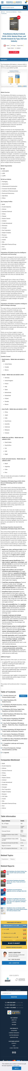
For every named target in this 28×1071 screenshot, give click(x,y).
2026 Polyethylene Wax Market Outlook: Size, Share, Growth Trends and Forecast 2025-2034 (17, 873)
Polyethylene (5, 859)
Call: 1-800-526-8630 (14, 959)
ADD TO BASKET (14, 943)
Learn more (16, 1065)
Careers (14, 1022)
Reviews (14, 1024)
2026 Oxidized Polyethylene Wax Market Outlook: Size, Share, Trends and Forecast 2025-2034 (16, 882)
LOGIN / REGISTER (14, 1048)
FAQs (14, 1045)
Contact (14, 1043)
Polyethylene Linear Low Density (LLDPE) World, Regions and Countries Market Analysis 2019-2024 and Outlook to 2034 (17, 909)
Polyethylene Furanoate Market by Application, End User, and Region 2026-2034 (16, 890)
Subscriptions (14, 1037)
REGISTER (14, 997)
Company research (14, 1032)
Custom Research (14, 1035)
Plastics (12, 859)
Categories (14, 1030)
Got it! (17, 1068)
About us (14, 1020)
